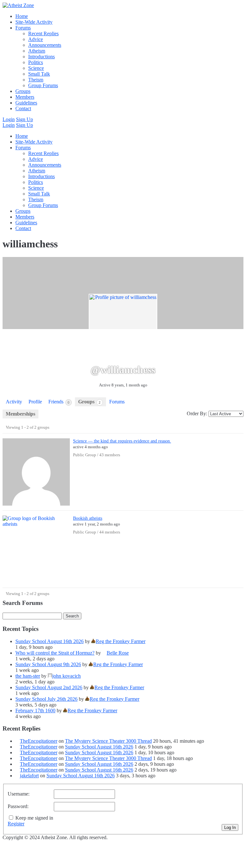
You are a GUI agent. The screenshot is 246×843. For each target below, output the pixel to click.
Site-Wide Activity (34, 22)
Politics (35, 62)
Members (24, 97)
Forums (23, 27)
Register (16, 823)
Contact (23, 108)
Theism (35, 79)
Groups (22, 91)
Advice (35, 39)
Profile (35, 401)
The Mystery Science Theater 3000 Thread (108, 741)
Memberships (20, 414)
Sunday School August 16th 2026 (49, 641)
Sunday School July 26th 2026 (46, 699)
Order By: (197, 413)
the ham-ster (27, 676)
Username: (18, 794)
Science (36, 68)
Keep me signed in (34, 818)
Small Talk (39, 74)
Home (21, 16)
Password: (18, 806)
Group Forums (43, 85)
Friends (59, 401)
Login (9, 119)
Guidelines (26, 102)
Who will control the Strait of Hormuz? (54, 653)
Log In (230, 827)
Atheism (36, 51)
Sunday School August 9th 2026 (48, 664)
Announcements (44, 45)
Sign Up (24, 119)
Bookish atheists (87, 518)
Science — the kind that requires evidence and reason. (122, 440)
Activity (14, 401)
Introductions (41, 56)
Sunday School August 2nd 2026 (48, 687)
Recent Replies (43, 33)
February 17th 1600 (35, 710)
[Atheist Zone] (18, 5)
